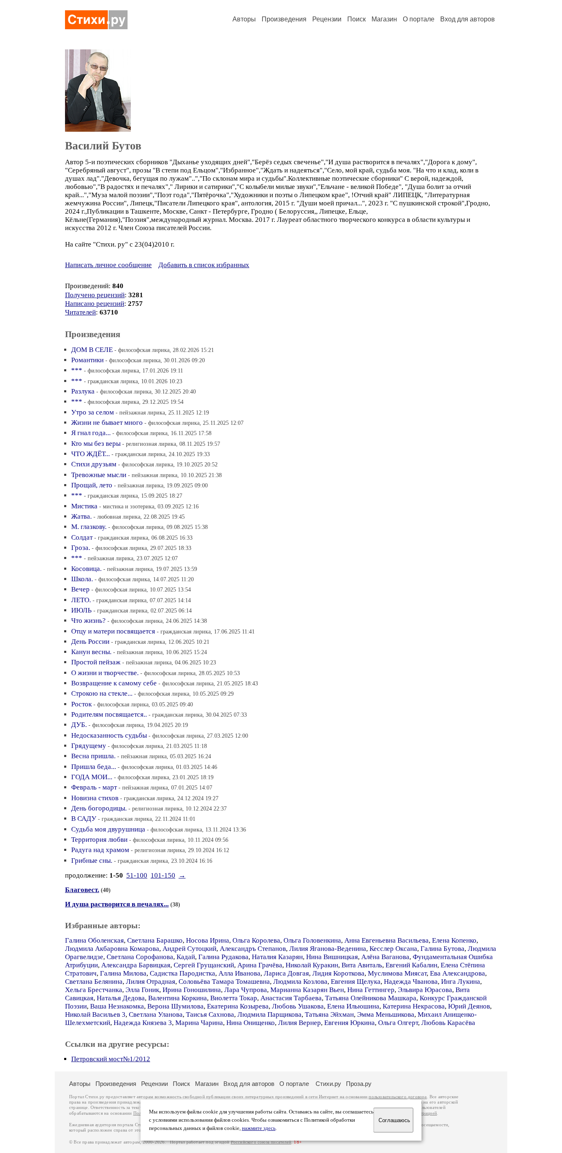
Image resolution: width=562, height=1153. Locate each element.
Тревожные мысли (98, 475)
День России (90, 641)
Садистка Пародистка (182, 973)
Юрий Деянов (469, 1006)
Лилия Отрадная (150, 981)
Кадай (185, 957)
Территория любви (99, 839)
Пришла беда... (93, 767)
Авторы (244, 19)
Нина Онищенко (250, 1023)
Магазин (384, 19)
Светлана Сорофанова (140, 957)
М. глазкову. (89, 527)
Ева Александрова (457, 973)
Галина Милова (123, 973)
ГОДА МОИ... (91, 777)
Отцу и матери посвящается (113, 631)
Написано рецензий (94, 303)
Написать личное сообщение (108, 265)
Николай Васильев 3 (95, 1014)
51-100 (136, 875)
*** (76, 370)
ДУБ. (79, 725)
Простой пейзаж (96, 662)
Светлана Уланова (156, 1014)
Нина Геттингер (371, 990)
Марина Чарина (199, 1023)
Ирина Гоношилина (192, 990)
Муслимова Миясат (397, 973)
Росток (81, 704)
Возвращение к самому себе (114, 683)
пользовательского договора (398, 1097)
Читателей (80, 312)
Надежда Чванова (411, 981)
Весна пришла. (93, 756)
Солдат (82, 537)
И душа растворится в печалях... (117, 904)
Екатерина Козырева (238, 1006)
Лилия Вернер (299, 1023)
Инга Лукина (460, 981)
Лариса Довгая (286, 973)
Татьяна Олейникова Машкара (370, 998)
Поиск (356, 19)
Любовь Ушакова (298, 1006)
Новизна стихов (94, 798)
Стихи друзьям (93, 464)
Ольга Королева (256, 940)
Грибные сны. (91, 860)
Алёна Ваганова (385, 957)
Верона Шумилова (175, 1006)
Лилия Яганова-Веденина (327, 949)
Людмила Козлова (300, 981)
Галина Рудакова (223, 957)
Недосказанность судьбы (109, 735)
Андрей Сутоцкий (189, 949)
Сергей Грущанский (204, 965)
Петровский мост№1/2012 (110, 1059)
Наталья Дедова (121, 998)
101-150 (163, 875)
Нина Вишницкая (332, 957)
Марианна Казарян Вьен (307, 990)
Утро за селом (92, 412)
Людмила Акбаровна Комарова (112, 949)
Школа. (82, 579)
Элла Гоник (142, 990)
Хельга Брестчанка (93, 990)
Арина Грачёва (259, 965)
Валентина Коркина (177, 998)
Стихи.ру (328, 1083)
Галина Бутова (442, 949)
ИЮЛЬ (81, 610)
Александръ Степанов (253, 949)
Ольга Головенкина (312, 940)
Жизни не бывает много (107, 422)
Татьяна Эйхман (329, 1014)
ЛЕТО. (81, 600)
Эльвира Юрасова (425, 990)
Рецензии (326, 19)
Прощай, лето (91, 485)
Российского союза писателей (261, 1142)
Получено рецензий (95, 295)
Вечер (80, 589)
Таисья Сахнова (210, 1014)
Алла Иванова (239, 973)
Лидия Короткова (338, 973)
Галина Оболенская (94, 940)
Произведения (284, 19)
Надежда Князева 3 (143, 1023)
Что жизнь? (88, 620)
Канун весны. (91, 652)
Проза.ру (359, 1083)
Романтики (87, 360)
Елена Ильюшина (353, 1006)
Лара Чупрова (245, 990)
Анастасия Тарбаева (291, 998)
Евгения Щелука (356, 981)
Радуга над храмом (100, 850)
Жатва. (81, 516)
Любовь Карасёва (448, 1023)
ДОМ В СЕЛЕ (92, 350)
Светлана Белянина (94, 981)
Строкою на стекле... (101, 693)
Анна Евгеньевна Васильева (386, 940)
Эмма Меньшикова (385, 1014)
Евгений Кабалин (411, 965)
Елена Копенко (454, 940)
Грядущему (88, 746)
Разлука (83, 391)
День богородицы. (99, 808)
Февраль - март (94, 787)
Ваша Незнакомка (117, 1006)
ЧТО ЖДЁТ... (90, 454)
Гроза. (80, 548)
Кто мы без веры (96, 443)
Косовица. (86, 569)
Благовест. (82, 890)
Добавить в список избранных (203, 265)
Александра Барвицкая (135, 965)
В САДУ (83, 818)
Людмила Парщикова (269, 1014)
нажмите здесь (259, 1128)
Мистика (84, 506)
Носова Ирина (207, 940)
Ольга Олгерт (398, 1023)
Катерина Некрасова (414, 1006)
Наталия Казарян (277, 957)
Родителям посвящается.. (109, 714)
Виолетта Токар (233, 998)
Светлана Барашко (155, 940)
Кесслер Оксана (393, 949)
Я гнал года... (91, 433)
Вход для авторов (467, 19)
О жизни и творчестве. (105, 673)
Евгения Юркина (349, 1023)
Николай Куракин (312, 965)
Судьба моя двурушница (108, 829)
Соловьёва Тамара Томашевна (224, 981)
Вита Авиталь (361, 965)
